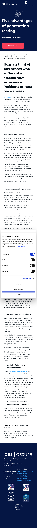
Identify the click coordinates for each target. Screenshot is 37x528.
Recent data (8, 97)
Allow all (18, 284)
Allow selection (18, 289)
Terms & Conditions (25, 471)
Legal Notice (22, 478)
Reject (18, 294)
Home (5, 54)
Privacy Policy (22, 474)
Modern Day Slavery (25, 481)
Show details (27, 278)
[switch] (32, 259)
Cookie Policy (22, 476)
